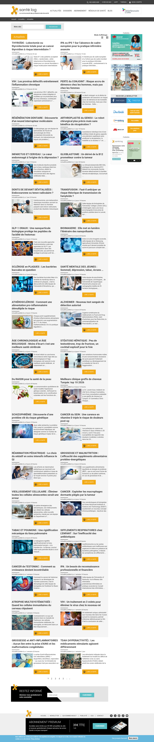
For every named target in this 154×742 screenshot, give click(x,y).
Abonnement (80, 11)
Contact (100, 716)
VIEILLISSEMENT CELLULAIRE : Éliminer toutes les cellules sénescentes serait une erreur (35, 495)
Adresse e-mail (53, 692)
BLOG (110, 11)
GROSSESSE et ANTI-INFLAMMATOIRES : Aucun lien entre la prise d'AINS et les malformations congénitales (35, 643)
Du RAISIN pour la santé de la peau (31, 379)
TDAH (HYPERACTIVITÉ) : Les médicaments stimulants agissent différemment (79, 643)
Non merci (133, 738)
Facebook (111, 715)
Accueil (13, 19)
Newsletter (54, 716)
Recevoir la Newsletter (126, 96)
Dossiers (67, 11)
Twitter (115, 715)
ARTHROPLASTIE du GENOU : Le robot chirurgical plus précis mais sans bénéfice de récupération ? (82, 121)
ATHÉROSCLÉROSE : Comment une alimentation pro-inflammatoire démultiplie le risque (32, 305)
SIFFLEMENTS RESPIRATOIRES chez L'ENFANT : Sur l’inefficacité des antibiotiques (81, 533)
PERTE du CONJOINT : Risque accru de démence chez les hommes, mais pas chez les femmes (82, 84)
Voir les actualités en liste (102, 37)
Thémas (123, 2)
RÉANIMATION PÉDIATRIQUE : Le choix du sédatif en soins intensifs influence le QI (34, 456)
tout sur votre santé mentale (135, 112)
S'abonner (87, 695)
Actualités (55, 11)
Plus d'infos (35, 739)
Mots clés (17, 27)
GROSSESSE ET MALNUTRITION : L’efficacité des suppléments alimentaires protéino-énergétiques (83, 456)
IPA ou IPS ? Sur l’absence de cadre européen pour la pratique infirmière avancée (80, 46)
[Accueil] (15, 11)
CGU (92, 716)
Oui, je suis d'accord (119, 738)
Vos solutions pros (134, 129)
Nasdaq (124, 9)
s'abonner (99, 726)
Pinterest (119, 715)
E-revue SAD (106, 2)
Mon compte (137, 2)
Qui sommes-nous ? (69, 716)
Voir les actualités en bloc (107, 37)
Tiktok (123, 715)
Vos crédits (135, 121)
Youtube (127, 715)
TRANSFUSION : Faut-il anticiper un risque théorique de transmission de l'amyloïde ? (80, 193)
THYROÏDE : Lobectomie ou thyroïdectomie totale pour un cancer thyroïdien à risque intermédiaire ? (33, 46)
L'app (116, 2)
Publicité (83, 716)
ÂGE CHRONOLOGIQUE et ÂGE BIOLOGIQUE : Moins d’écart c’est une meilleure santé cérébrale (33, 344)
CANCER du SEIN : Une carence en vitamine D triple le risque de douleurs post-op (81, 417)
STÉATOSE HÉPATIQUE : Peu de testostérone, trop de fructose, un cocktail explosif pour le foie (79, 344)
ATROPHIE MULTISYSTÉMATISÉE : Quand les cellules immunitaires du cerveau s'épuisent (32, 605)
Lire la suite (43, 74)
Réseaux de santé (97, 11)
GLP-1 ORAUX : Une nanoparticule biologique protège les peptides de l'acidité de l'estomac (31, 231)
